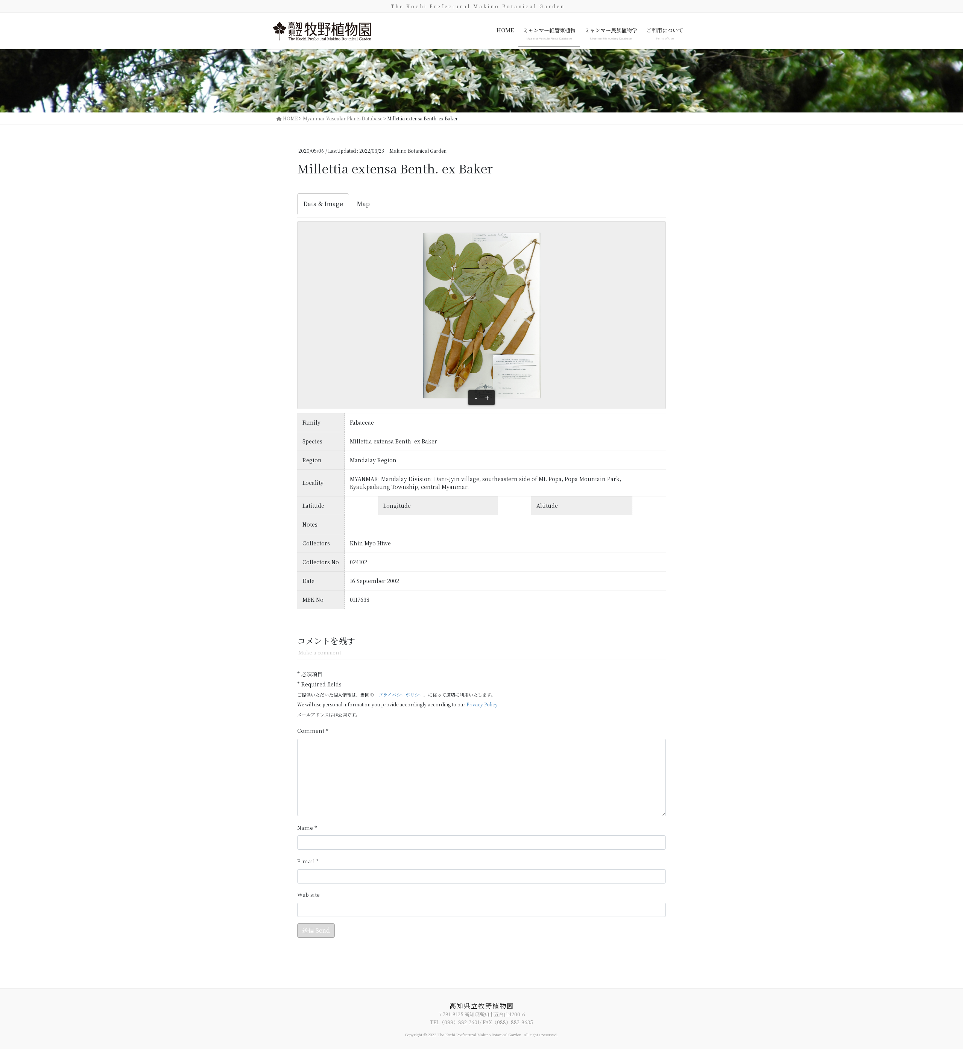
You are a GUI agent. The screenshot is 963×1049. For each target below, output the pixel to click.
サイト (308, 895)
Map (363, 203)
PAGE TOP (935, 1010)
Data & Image (323, 203)
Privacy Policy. (482, 704)
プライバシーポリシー (401, 694)
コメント (312, 731)
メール (308, 861)
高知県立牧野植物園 (482, 1005)
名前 (307, 828)
